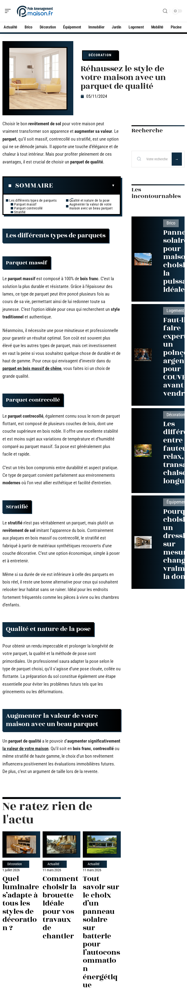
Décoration (100, 55)
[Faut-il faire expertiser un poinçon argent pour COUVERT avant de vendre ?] (143, 355)
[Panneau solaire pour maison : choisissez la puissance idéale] (143, 259)
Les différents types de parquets (32, 200)
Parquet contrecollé (28, 208)
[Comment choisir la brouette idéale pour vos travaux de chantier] (61, 844)
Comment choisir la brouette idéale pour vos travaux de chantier (60, 907)
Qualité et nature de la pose (89, 200)
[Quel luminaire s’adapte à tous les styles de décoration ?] (21, 844)
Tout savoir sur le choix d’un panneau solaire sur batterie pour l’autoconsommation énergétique (101, 932)
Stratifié (20, 212)
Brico (171, 223)
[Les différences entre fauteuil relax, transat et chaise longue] (143, 450)
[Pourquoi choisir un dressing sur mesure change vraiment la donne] (143, 542)
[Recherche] (165, 11)
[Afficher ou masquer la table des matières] (84, 186)
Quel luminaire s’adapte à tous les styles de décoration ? (20, 903)
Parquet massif (25, 204)
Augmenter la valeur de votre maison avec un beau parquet (91, 206)
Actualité (53, 864)
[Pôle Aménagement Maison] (35, 11)
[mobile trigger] (9, 11)
